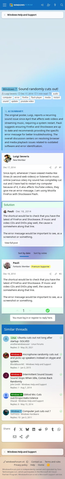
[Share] (50, 167)
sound (5, 101)
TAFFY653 (14, 414)
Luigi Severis (10, 93)
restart (57, 97)
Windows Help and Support (38, 364)
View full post (11, 242)
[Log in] (42, 5)
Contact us (36, 461)
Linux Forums (37, 344)
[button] (27, 462)
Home (41, 464)
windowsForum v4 (15, 461)
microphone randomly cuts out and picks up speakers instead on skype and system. (35, 358)
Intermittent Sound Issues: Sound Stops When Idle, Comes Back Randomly (31, 378)
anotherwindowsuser (20, 344)
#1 (60, 167)
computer (7, 97)
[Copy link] (56, 167)
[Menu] (4, 5)
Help (32, 464)
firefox (25, 97)
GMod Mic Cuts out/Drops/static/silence (26, 396)
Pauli (11, 211)
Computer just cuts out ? (37, 411)
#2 (60, 274)
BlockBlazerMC (17, 364)
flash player (36, 97)
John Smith (15, 384)
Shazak (13, 401)
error (17, 97)
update (14, 101)
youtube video (27, 101)
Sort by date (24, 253)
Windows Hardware (30, 414)
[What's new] (55, 5)
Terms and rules (52, 461)
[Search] (61, 5)
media (48, 97)
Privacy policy (21, 464)
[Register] (48, 5)
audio (55, 93)
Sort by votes (40, 253)
